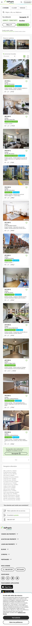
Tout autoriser (16, 617)
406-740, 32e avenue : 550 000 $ (10, 483)
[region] (16, 609)
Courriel (21, 569)
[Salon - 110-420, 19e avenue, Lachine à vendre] (16, 139)
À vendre (6, 8)
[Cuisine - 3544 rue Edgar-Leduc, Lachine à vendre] (16, 348)
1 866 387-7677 (9, 569)
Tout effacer (22, 20)
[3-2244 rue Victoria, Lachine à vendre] (16, 243)
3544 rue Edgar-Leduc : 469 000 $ (10, 493)
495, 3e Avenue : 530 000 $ (8, 475)
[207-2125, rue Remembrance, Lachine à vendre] (16, 384)
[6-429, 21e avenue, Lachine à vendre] (16, 277)
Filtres (8, 25)
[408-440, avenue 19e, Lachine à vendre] (16, 104)
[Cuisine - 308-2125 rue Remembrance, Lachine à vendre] (16, 420)
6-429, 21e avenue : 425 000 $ (9, 487)
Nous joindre (5, 565)
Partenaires (5, 559)
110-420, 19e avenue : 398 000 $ (9, 480)
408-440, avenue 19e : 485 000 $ (10, 473)
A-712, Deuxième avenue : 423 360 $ (10, 484)
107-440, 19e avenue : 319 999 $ (9, 472)
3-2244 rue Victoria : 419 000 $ (9, 486)
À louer (14, 8)
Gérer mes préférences (16, 622)
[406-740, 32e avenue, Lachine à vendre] (16, 175)
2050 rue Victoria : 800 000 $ (9, 489)
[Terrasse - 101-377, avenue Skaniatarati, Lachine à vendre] (16, 313)
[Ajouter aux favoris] (26, 81)
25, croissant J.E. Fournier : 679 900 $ (10, 481)
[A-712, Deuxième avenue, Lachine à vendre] (16, 211)
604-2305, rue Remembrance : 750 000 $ (11, 498)
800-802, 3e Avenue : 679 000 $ (9, 490)
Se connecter (27, 2)
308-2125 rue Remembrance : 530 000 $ (11, 496)
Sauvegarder (15, 453)
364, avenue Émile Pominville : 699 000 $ (11, 499)
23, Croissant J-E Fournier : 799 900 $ (10, 477)
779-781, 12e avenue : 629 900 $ (9, 478)
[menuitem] (16, 534)
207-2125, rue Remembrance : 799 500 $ (11, 495)
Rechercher (22, 25)
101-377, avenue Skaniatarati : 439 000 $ (11, 492)
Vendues (22, 8)
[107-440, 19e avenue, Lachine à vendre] (16, 69)
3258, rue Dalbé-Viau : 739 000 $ (9, 470)
